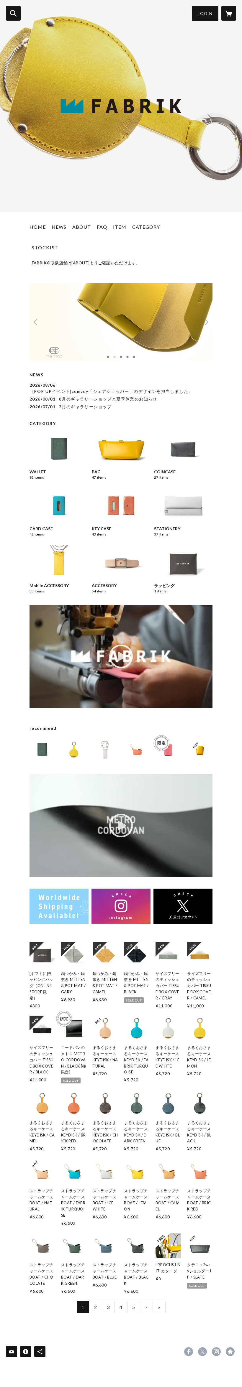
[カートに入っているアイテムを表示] (228, 13)
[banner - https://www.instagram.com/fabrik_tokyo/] (121, 906)
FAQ (102, 227)
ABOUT (81, 227)
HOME (38, 227)
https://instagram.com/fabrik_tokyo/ (216, 1351)
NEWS (59, 227)
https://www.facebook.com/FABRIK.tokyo (188, 1351)
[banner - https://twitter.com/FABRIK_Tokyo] (182, 906)
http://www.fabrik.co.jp (230, 1351)
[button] (205, 13)
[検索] (13, 13)
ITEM (119, 227)
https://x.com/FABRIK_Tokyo (202, 1351)
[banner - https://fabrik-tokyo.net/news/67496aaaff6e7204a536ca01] (59, 906)
